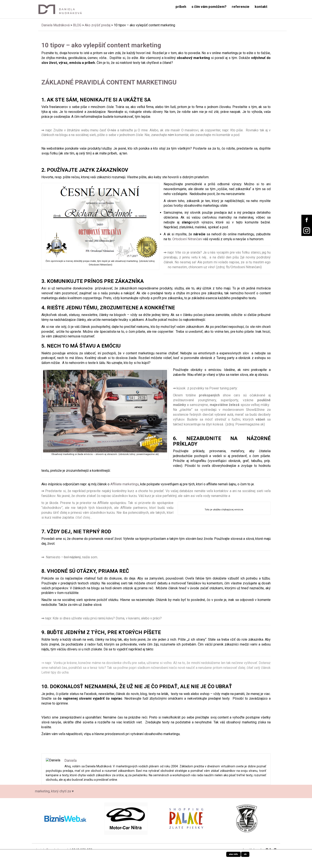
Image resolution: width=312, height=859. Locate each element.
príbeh (181, 7)
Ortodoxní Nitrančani (187, 239)
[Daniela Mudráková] (63, 9)
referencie (240, 7)
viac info (233, 854)
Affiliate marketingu (124, 484)
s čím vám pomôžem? (208, 7)
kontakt (261, 7)
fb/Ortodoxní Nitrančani (243, 267)
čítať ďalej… (83, 517)
